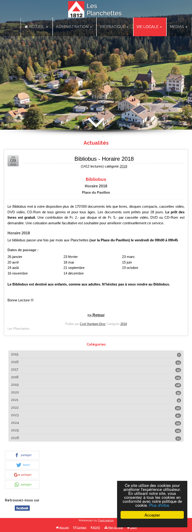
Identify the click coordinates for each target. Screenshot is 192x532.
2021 (14, 400)
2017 (14, 369)
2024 (15, 423)
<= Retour (96, 315)
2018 (123, 166)
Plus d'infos (159, 505)
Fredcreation (106, 520)
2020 (15, 392)
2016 (15, 362)
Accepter (152, 515)
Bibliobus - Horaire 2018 (104, 159)
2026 (15, 438)
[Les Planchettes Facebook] (22, 508)
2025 (15, 430)
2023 (15, 415)
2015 (14, 354)
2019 (15, 384)
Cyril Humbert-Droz (93, 324)
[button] (22, 455)
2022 (15, 407)
